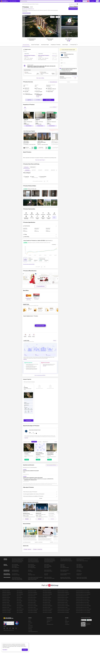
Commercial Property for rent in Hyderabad (83, 594)
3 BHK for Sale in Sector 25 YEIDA (82, 578)
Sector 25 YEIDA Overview (16, 577)
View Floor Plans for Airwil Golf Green (82, 560)
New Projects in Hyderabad (47, 594)
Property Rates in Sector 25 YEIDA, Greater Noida (35, 577)
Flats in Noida (19, 602)
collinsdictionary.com (50, 624)
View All (56, 441)
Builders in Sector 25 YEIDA (32, 579)
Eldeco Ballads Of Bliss (15, 571)
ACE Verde (29, 570)
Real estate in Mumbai (6, 590)
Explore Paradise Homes (80, 559)
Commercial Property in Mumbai (63, 590)
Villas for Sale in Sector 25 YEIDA (33, 578)
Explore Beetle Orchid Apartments (49, 558)
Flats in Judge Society (15, 567)
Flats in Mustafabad (15, 564)
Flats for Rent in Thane (32, 607)
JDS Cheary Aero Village (15, 574)
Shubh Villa (46, 574)
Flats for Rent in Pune (31, 595)
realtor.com (48, 621)
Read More (25, 359)
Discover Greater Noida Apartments (49, 560)
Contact (26, 459)
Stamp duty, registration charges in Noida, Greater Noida (45, 536)
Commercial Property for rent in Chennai (83, 597)
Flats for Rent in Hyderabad (32, 594)
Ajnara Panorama (79, 573)
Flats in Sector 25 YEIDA (48, 577)
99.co (47, 622)
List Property (86, 1)
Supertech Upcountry (15, 570)
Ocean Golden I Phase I (31, 574)
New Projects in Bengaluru (47, 592)
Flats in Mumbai (19, 590)
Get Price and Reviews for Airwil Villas (17, 560)
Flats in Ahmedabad (20, 605)
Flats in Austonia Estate (15, 565)
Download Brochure (41, 286)
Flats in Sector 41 (79, 565)
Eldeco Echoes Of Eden (47, 570)
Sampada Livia (79, 574)
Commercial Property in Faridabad (63, 610)
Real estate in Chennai (6, 597)
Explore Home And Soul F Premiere (65, 558)
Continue (24, 649)
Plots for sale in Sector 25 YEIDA (17, 578)
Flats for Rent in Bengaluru (32, 592)
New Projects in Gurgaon (47, 600)
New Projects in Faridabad (47, 610)
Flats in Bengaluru (20, 592)
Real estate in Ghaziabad (6, 612)
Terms (29, 624)
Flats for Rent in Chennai (32, 597)
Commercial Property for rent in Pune (82, 595)
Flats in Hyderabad (20, 594)
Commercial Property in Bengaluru (63, 592)
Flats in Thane (19, 607)
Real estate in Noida (5, 602)
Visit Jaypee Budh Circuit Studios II (49, 559)
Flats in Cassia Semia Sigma (64, 567)
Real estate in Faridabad (6, 610)
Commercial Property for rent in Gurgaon (83, 600)
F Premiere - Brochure (27, 549)
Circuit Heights (30, 571)
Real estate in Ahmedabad (6, 605)
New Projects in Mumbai (47, 590)
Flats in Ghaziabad (20, 612)
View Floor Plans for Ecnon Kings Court (66, 560)
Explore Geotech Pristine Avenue (33, 558)
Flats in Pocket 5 (14, 566)
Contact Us (30, 628)
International (67, 624)
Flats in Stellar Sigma (80, 567)
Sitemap (66, 622)
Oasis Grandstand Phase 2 (48, 571)
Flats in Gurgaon (19, 600)
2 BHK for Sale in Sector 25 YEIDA (65, 578)
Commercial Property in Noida (62, 602)
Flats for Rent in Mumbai (32, 590)
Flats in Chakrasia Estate (32, 567)
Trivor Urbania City (15, 573)
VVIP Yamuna (79, 570)
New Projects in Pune (46, 595)
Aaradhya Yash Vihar (63, 574)
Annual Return (30, 625)
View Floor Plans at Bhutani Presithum (18, 558)
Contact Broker (28, 125)
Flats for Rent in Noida (31, 602)
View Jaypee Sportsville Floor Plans (65, 559)
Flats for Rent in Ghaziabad (32, 612)
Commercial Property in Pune (62, 595)
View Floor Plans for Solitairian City (17, 559)
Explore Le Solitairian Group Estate (33, 561)
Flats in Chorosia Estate (47, 566)
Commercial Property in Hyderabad (63, 594)
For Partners (30, 622)
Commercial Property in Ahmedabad (63, 605)
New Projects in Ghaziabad (47, 612)
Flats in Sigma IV (79, 564)
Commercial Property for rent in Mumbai (82, 590)
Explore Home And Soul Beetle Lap (33, 560)
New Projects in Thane (46, 607)
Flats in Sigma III (62, 566)
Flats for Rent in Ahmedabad (32, 605)
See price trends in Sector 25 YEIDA (28, 264)
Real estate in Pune (5, 595)
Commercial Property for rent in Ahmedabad (83, 605)
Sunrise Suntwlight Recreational (65, 573)
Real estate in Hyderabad (6, 594)
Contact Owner (40, 125)
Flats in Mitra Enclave (47, 565)
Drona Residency (79, 571)
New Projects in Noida (46, 602)
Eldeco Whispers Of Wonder (64, 570)
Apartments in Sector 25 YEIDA (65, 577)
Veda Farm (29, 573)
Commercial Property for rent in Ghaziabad (83, 612)
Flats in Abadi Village (31, 566)
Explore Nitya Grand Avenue (48, 561)
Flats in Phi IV (62, 564)
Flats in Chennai (19, 597)
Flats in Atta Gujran (31, 564)
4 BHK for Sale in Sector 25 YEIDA (17, 579)
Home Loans (67, 621)
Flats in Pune (19, 595)
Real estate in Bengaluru (6, 592)
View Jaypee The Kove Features (33, 559)
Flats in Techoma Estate (31, 565)
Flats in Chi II (62, 565)
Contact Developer (73, 8)
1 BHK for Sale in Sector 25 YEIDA (49, 578)
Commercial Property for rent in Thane (82, 607)
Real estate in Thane (5, 607)
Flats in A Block (46, 567)
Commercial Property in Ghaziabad (63, 612)
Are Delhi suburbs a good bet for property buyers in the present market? (29, 536)
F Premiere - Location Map (37, 549)
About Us (29, 621)
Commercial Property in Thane (63, 607)
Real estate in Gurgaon (6, 600)
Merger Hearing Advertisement (33, 631)
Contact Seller (28, 420)
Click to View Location (40, 325)
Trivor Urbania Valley (63, 571)
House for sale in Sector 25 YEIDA (82, 577)
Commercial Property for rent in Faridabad (83, 610)
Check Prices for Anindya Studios (17, 561)
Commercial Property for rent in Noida (82, 602)
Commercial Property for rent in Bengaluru (83, 592)
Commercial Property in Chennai (63, 597)
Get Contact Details (68, 73)
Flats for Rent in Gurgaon (32, 600)
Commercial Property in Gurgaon (63, 600)
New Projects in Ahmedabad (47, 605)
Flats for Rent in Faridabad (32, 610)
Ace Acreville (46, 573)
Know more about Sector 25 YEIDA (40, 375)
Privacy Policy (30, 627)
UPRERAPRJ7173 (39, 94)
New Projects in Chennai (47, 597)
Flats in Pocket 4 (46, 564)
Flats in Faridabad (20, 610)
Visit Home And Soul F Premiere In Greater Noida (84, 558)
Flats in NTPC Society (80, 566)
